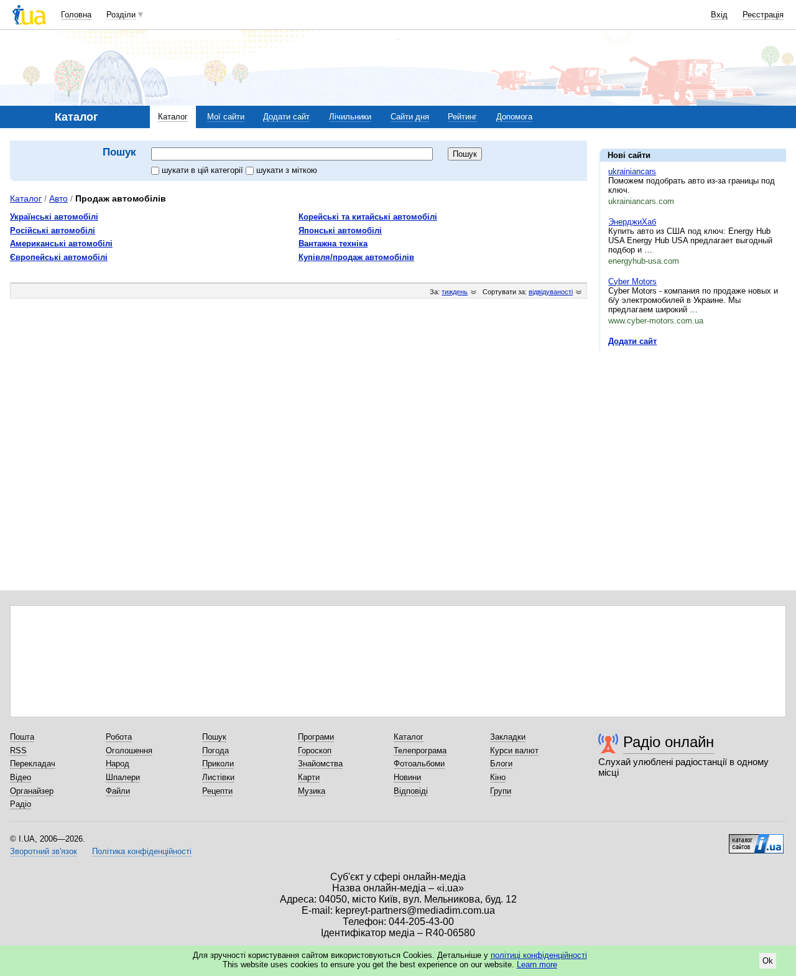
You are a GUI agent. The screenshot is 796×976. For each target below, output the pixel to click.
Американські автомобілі (61, 243)
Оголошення (129, 750)
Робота (119, 736)
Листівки (218, 777)
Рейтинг (462, 116)
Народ (117, 763)
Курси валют (514, 750)
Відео (20, 777)
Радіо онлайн (668, 741)
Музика (311, 791)
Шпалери (123, 777)
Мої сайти (225, 116)
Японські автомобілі (340, 230)
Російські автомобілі (52, 230)
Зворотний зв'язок (43, 851)
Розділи (121, 14)
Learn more (537, 964)
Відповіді (411, 791)
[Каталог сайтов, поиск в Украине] (756, 839)
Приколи (218, 763)
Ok (767, 960)
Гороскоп (314, 750)
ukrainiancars (632, 171)
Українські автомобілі (54, 216)
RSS (18, 750)
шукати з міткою (286, 170)
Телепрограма (420, 750)
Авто (58, 198)
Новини (407, 777)
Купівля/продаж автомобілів (356, 257)
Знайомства (320, 763)
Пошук (214, 736)
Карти (309, 777)
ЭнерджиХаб (632, 221)
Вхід (719, 14)
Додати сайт (286, 116)
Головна (76, 14)
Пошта (22, 736)
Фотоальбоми (419, 763)
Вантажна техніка (333, 243)
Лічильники (350, 116)
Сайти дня (410, 116)
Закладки (507, 736)
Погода (215, 750)
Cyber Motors (632, 281)
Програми (316, 736)
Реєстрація (763, 14)
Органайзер (31, 791)
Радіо (20, 804)
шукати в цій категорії (204, 170)
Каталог (173, 116)
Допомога (514, 116)
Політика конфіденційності (142, 851)
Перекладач (32, 763)
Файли (118, 791)
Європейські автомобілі (59, 257)
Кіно (498, 777)
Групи (500, 791)
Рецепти (217, 791)
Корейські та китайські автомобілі (367, 216)
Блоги (501, 763)
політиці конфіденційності (539, 955)
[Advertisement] (692, 436)
